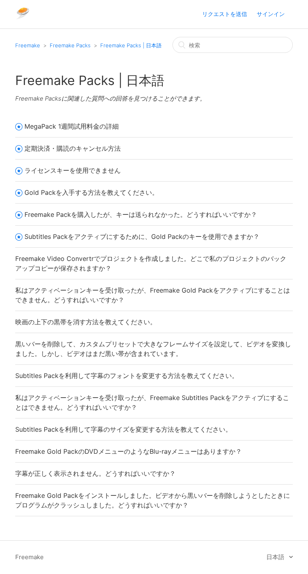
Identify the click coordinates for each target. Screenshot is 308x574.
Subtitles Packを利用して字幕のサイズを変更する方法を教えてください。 (123, 429)
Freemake (27, 45)
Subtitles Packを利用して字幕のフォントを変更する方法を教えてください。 (126, 376)
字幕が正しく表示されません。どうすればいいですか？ (95, 473)
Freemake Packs (70, 45)
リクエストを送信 (224, 13)
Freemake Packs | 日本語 (131, 45)
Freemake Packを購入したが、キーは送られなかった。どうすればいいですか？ (140, 214)
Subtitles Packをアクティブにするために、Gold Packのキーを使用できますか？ (141, 236)
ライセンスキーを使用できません (72, 170)
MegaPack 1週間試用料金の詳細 (71, 126)
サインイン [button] (271, 13)
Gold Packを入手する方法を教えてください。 (91, 192)
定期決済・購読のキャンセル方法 (72, 148)
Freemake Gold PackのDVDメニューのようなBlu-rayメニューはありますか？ (128, 451)
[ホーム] (22, 18)
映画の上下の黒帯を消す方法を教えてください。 (85, 322)
